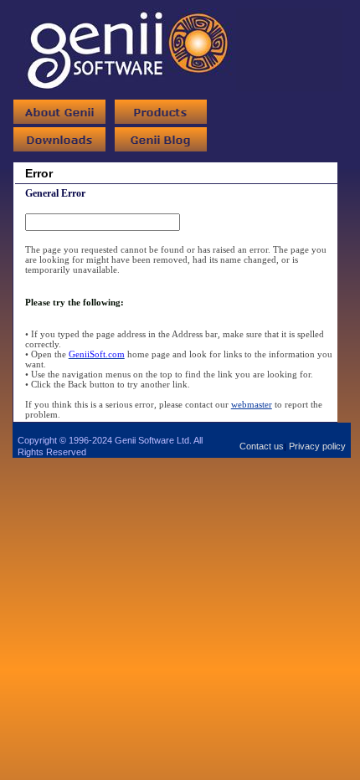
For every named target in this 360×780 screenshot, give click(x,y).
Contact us (261, 446)
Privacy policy (317, 446)
